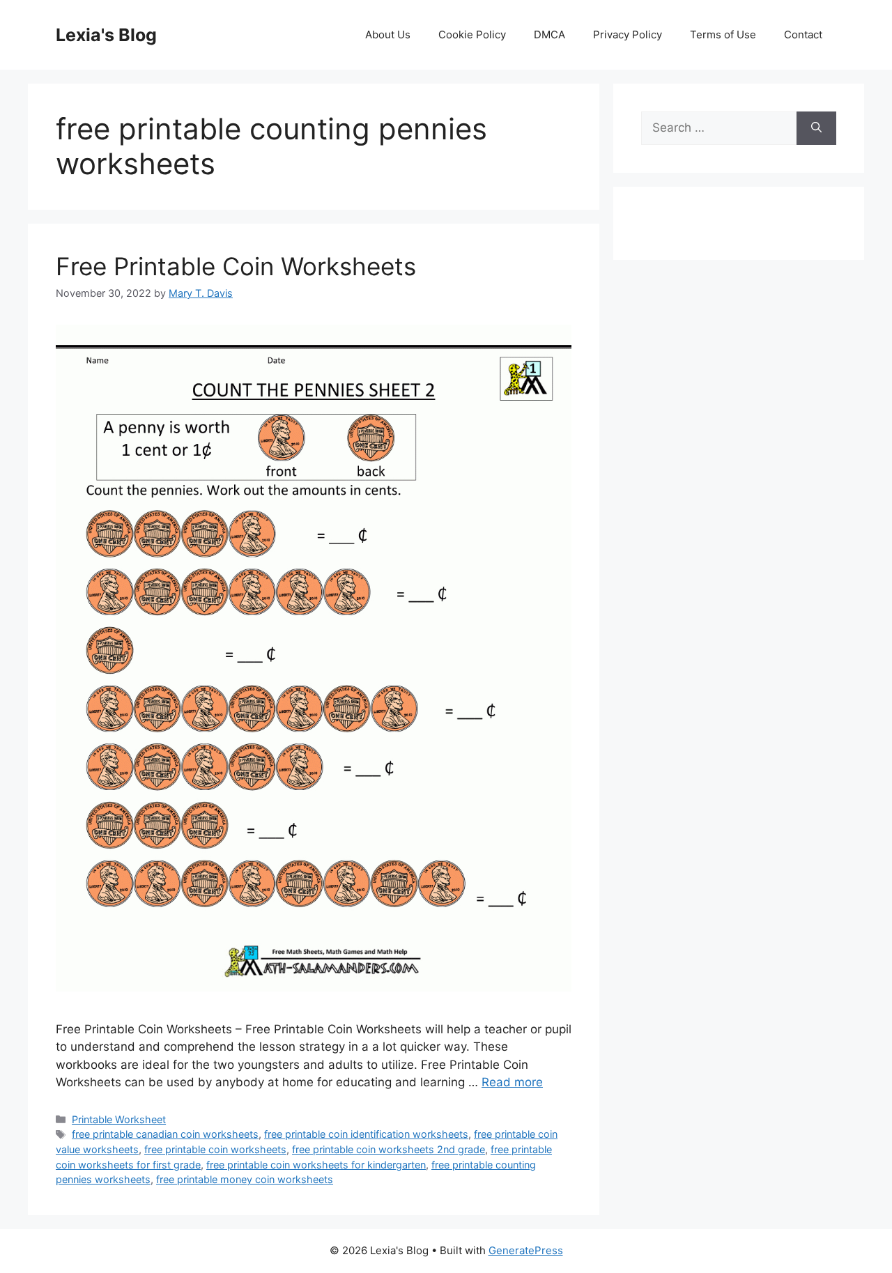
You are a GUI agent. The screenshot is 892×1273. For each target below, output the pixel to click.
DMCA (549, 34)
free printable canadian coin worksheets (165, 1134)
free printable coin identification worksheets (366, 1134)
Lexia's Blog (106, 34)
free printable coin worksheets (215, 1149)
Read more (512, 1082)
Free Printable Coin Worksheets (236, 266)
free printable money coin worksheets (244, 1179)
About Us (387, 34)
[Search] (816, 128)
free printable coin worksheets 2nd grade (388, 1149)
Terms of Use (723, 34)
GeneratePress (526, 1250)
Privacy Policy (627, 34)
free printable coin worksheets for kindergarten (316, 1165)
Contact (803, 34)
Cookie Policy (472, 34)
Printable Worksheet (119, 1119)
